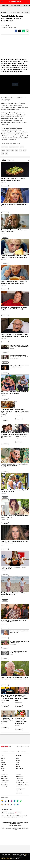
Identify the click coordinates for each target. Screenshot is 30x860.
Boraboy (22, 146)
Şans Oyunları (4, 782)
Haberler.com (4, 774)
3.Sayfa (2, 768)
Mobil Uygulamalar (20, 789)
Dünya (2, 770)
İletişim (13, 751)
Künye (18, 751)
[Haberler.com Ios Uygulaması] (4, 812)
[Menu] (2, 2)
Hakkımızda (3, 751)
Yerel (9, 12)
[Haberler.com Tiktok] (11, 804)
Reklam (8, 751)
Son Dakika (3, 764)
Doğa (3, 153)
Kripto (2, 766)
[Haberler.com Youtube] (8, 804)
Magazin (3, 762)
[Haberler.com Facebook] (5, 801)
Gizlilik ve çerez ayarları (6, 828)
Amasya (7, 150)
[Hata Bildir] (14, 828)
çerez (25, 854)
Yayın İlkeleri (23, 751)
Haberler (3, 755)
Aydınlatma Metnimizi (6, 858)
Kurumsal (18, 774)
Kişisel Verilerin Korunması (22, 782)
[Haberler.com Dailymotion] (17, 804)
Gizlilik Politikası (19, 778)
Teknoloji (18, 760)
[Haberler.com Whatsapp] (17, 801)
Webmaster (18, 786)
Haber (10, 825)
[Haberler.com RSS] (2, 804)
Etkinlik (17, 146)
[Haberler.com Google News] (2, 801)
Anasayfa (3, 12)
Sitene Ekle (18, 793)
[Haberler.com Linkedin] (14, 801)
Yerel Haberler (4, 146)
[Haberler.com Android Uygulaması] (11, 812)
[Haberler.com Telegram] (14, 804)
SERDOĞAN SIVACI (16, 143)
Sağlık (17, 758)
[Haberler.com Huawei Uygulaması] (18, 812)
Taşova (3, 150)
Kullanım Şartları (19, 776)
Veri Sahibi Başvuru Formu (22, 784)
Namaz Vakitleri (4, 778)
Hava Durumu (4, 776)
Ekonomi (3, 758)
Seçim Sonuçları (5, 780)
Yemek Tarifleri (4, 786)
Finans (17, 762)
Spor (6, 153)
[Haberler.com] (6, 746)
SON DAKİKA (4, 5)
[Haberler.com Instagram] (11, 801)
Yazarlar (18, 766)
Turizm (12, 150)
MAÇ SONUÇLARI (15, 5)
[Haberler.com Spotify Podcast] (21, 801)
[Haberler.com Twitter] (8, 801)
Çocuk (24, 150)
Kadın (17, 150)
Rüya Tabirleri (4, 784)
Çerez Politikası (19, 780)
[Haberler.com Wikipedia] (5, 804)
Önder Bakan (11, 146)
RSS (17, 791)
